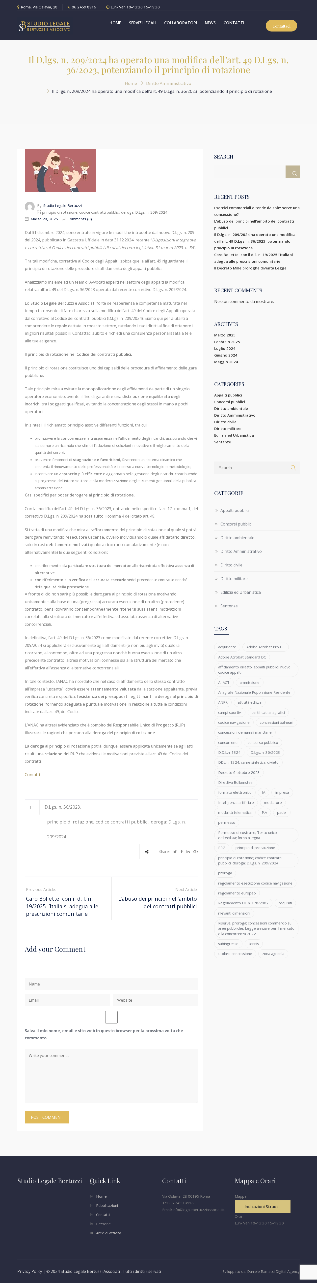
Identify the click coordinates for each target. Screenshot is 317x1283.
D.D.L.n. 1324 (229, 752)
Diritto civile (225, 421)
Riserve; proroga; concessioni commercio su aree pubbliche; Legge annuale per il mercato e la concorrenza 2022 (256, 928)
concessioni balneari (276, 722)
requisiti (285, 902)
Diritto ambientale (231, 408)
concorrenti (228, 742)
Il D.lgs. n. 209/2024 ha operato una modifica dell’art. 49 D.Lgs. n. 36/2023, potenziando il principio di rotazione (254, 241)
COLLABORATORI (180, 23)
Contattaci (281, 26)
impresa (282, 792)
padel (282, 812)
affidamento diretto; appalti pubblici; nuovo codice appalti (254, 669)
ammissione (250, 682)
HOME (115, 23)
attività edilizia (250, 702)
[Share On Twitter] (175, 851)
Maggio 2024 (226, 361)
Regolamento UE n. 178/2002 (243, 902)
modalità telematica (235, 812)
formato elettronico (235, 792)
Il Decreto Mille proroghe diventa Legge (250, 267)
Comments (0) (79, 218)
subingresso (228, 943)
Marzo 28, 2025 (44, 218)
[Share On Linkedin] (188, 851)
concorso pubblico (263, 742)
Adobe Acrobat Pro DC (265, 646)
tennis (254, 943)
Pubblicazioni (107, 1205)
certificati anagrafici (268, 712)
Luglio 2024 (224, 348)
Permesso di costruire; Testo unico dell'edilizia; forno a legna (247, 835)
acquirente (227, 646)
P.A (264, 812)
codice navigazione (234, 722)
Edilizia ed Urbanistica (234, 435)
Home (101, 1196)
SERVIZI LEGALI (142, 23)
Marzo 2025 (225, 334)
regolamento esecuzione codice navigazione (255, 883)
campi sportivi (229, 712)
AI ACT (224, 682)
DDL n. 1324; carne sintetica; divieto (248, 762)
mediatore (273, 802)
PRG (221, 847)
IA (263, 792)
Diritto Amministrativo (235, 415)
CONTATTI (234, 23)
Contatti (32, 774)
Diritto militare (227, 428)
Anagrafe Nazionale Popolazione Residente (254, 692)
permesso (226, 822)
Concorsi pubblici (229, 401)
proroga (225, 872)
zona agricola (273, 953)
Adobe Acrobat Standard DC (242, 657)
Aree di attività (108, 1232)
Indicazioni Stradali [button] (263, 1206)
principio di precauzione (255, 847)
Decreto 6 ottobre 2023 (239, 772)
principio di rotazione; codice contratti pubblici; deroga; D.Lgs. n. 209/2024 (250, 860)
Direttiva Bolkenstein (235, 782)
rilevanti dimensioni (234, 913)
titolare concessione (235, 953)
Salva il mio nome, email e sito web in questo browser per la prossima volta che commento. (104, 1034)
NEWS (210, 23)
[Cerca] (293, 171)
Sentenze (222, 441)
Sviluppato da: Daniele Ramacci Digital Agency (261, 1271)
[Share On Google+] (195, 851)
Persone (103, 1223)
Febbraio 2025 (227, 341)
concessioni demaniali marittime (245, 732)
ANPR (223, 702)
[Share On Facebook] (182, 851)
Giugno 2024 (225, 355)
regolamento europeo (237, 892)
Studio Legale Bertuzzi (62, 205)
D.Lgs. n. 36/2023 (62, 807)
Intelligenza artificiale (236, 802)
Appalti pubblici (228, 395)
